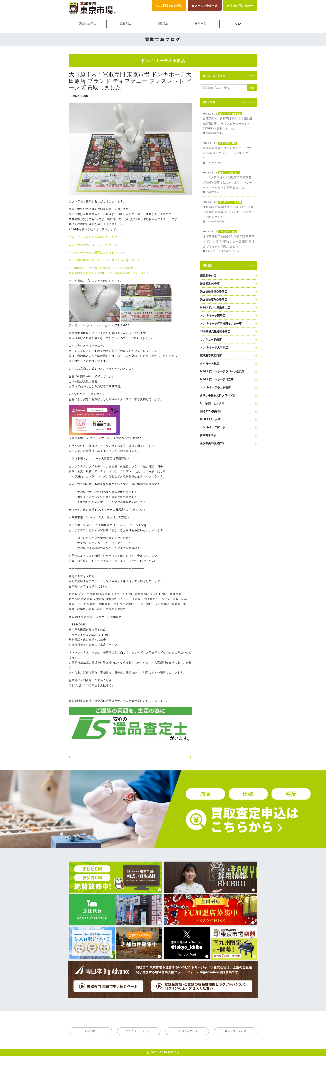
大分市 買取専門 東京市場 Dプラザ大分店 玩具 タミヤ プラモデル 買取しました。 (228, 152)
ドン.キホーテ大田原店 (214, 347)
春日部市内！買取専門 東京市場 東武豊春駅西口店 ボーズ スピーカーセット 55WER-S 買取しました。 (228, 123)
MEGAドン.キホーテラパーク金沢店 (222, 371)
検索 (252, 87)
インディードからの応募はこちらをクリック (97, 252)
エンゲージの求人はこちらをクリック (93, 244)
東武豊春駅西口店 (211, 355)
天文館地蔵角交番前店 (213, 299)
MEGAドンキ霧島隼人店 (215, 307)
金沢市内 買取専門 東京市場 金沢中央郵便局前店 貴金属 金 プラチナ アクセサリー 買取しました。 (228, 211)
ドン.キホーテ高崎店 (212, 315)
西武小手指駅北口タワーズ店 (217, 395)
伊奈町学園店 (208, 435)
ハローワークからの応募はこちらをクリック (97, 236)
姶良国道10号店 (210, 283)
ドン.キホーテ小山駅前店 (215, 387)
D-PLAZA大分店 (210, 419)
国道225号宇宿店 (210, 411)
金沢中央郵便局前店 (212, 443)
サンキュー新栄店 (211, 339)
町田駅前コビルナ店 (212, 403)
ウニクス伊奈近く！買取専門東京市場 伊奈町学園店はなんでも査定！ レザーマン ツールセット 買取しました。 (228, 182)
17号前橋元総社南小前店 (215, 331)
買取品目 (163, 23)
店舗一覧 (200, 23)
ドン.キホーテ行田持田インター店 (221, 323)
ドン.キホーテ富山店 (212, 427)
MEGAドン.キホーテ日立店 (217, 379)
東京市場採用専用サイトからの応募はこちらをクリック (104, 260)
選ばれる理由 (87, 23)
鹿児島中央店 (208, 275)
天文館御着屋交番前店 (213, 291)
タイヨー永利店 (209, 363)
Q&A (238, 23)
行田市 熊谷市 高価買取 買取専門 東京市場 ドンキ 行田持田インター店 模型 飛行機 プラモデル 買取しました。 (228, 241)
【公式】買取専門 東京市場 (92, 7)
